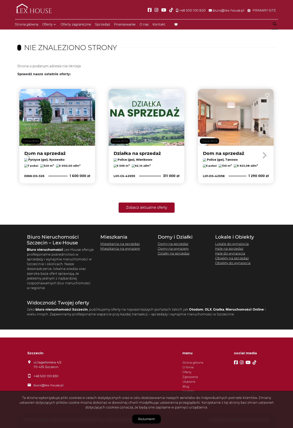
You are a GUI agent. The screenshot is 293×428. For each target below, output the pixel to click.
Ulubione (188, 382)
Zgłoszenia (190, 377)
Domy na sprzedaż (173, 244)
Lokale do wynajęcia (232, 244)
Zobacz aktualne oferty (146, 207)
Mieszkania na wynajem (120, 249)
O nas (144, 24)
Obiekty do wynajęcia (233, 263)
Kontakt (158, 24)
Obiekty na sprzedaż (232, 258)
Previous (28, 155)
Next (264, 155)
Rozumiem (146, 419)
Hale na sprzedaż (229, 249)
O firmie (188, 367)
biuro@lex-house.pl (48, 385)
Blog (185, 386)
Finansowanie (125, 24)
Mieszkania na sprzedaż (120, 244)
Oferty (47, 24)
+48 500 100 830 (45, 376)
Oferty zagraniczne (76, 24)
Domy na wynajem (173, 249)
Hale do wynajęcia (230, 253)
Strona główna (26, 24)
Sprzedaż (102, 24)
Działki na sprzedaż (174, 253)
